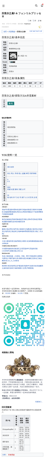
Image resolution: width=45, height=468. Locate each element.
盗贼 (23, 173)
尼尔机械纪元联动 (30, 258)
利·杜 (26, 241)
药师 (31, 173)
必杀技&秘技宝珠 (19, 222)
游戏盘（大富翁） (14, 256)
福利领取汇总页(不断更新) (24, 268)
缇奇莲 (10, 241)
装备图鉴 (11, 455)
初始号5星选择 (7, 209)
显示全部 (10, 167)
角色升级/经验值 (14, 219)
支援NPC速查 (28, 266)
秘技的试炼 (12, 249)
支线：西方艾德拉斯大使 (30, 256)
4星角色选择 (17, 209)
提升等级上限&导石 (27, 219)
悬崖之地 (31, 229)
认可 (23, 189)
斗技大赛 (5, 241)
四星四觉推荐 (8, 214)
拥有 (16, 189)
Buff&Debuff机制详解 (22, 212)
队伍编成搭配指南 (8, 212)
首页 (5, 31)
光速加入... (39, 402)
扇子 (23, 197)
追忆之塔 (19, 249)
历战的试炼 (34, 249)
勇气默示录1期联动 (17, 258)
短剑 (11, 197)
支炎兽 (35, 266)
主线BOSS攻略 (36, 209)
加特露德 (31, 241)
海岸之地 (24, 229)
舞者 (34, 173)
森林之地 (5, 229)
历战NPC (26, 249)
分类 (4, 455)
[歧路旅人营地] (22, 366)
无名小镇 (5, 256)
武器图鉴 (12, 31)
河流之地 (37, 229)
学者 (16, 173)
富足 (9, 187)
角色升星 (37, 219)
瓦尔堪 (22, 241)
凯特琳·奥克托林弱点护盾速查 (13, 266)
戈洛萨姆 (16, 241)
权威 (9, 189)
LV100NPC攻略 (7, 251)
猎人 (20, 173)
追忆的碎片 (11, 268)
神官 (27, 173)
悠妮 (36, 241)
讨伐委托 (5, 249)
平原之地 (18, 229)
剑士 (9, 173)
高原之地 (10, 231)
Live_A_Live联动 (13, 261)
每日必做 (5, 219)
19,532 (7, 293)
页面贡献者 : (5, 27)
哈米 (6, 243)
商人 (12, 173)
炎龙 (39, 241)
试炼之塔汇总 (18, 251)
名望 (12, 189)
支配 (20, 189)
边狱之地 (16, 231)
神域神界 (23, 231)
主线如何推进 (26, 209)
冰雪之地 (11, 229)
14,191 (20, 293)
